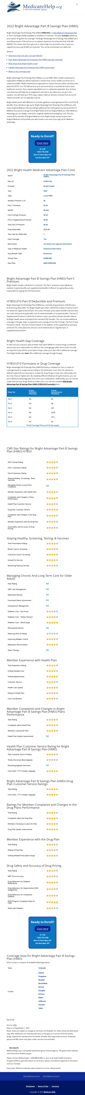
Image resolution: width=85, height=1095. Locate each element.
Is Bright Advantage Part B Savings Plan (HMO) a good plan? (31, 67)
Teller (40, 1008)
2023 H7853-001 (50, 263)
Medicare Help (49, 1092)
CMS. (15, 1025)
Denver (41, 987)
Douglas (41, 990)
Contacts (55, 1086)
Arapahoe (42, 976)
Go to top (10, 1019)
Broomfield (42, 983)
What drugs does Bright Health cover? (23, 63)
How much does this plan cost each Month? (25, 56)
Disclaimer (30, 1086)
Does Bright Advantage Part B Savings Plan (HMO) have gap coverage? (35, 60)
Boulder (41, 980)
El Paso (41, 994)
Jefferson (42, 1001)
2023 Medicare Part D (51, 1076)
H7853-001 (48, 258)
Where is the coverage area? (19, 71)
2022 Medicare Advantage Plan (65, 33)
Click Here (42, 143)
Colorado (42, 968)
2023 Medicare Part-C (31, 1076)
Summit (41, 1005)
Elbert (40, 998)
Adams (41, 973)
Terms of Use (43, 1086)
